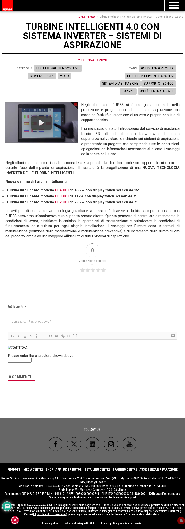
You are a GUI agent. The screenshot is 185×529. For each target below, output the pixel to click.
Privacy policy (50, 523)
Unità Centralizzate (157, 91)
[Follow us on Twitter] (74, 444)
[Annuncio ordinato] (38, 336)
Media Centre (33, 469)
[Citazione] (50, 336)
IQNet (153, 493)
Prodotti (14, 469)
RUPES (81, 16)
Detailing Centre (97, 469)
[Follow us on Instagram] (111, 444)
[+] (75, 335)
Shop (49, 469)
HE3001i (62, 196)
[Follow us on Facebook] (55, 444)
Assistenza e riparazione (158, 469)
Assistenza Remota (157, 68)
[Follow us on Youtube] (129, 444)
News (92, 16)
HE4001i (62, 190)
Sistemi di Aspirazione (120, 83)
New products (42, 76)
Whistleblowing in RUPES (79, 523)
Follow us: (92, 430)
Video (64, 76)
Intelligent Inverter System (150, 76)
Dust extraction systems (58, 68)
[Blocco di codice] (56, 336)
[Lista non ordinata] (44, 336)
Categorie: (24, 68)
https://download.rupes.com (49, 514)
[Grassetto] (12, 336)
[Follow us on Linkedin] (92, 444)
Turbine (128, 91)
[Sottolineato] (25, 336)
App (58, 469)
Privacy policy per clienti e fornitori (122, 523)
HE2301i (62, 202)
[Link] (63, 336)
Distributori (73, 469)
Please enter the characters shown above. (41, 355)
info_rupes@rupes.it (93, 482)
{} (68, 335)
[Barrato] (31, 336)
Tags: (133, 68)
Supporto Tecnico (159, 83)
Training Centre (125, 469)
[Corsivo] (19, 336)
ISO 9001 (141, 493)
